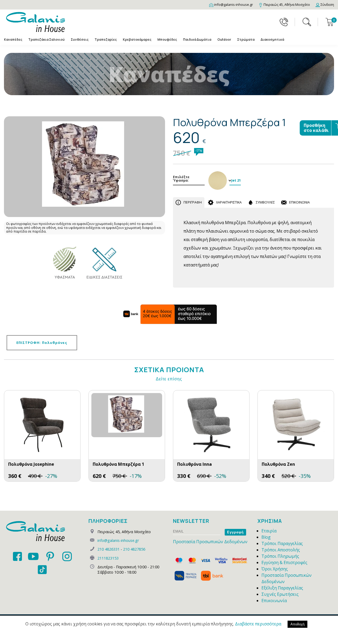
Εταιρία (268, 531)
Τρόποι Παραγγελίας (282, 543)
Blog (266, 537)
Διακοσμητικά (272, 39)
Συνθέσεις (79, 39)
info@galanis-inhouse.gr (118, 540)
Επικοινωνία (274, 600)
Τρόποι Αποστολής (280, 550)
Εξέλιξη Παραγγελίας (282, 588)
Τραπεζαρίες (106, 39)
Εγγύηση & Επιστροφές (284, 562)
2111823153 (108, 558)
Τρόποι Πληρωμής (280, 556)
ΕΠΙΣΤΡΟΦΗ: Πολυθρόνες (41, 342)
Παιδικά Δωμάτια (197, 39)
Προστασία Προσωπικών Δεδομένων (210, 542)
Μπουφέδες (167, 39)
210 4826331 (108, 549)
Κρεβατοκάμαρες (137, 39)
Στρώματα (246, 39)
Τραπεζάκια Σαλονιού (46, 39)
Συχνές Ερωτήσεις (280, 594)
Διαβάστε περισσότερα (258, 624)
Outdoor (224, 39)
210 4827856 (134, 549)
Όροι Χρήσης (274, 569)
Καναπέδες (13, 39)
